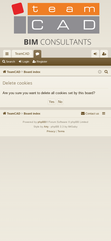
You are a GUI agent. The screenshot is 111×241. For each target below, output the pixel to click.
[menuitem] (106, 72)
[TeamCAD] (55, 23)
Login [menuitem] (96, 55)
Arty (46, 126)
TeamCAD (22, 54)
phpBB (42, 121)
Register (42, 61)
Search (10, 61)
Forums (38, 55)
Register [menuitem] (105, 55)
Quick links (8, 55)
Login (25, 61)
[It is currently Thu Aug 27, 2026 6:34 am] (99, 72)
